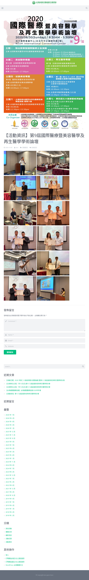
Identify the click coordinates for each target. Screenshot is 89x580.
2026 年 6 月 (10, 418)
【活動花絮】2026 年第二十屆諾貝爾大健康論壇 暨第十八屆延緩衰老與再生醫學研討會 (35, 380)
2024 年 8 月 (10, 465)
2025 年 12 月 (10, 432)
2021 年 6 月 (10, 492)
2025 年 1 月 (10, 458)
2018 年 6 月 (10, 512)
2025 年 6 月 (10, 448)
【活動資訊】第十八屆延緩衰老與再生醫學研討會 (22, 394)
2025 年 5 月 (10, 452)
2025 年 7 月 (10, 445)
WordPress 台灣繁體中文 (14, 565)
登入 (7, 555)
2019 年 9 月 (10, 499)
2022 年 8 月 (10, 485)
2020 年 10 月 (10, 495)
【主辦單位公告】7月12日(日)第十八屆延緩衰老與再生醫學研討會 (28, 384)
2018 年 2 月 (10, 515)
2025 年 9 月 (10, 442)
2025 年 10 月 (10, 438)
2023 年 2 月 (10, 482)
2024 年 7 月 (10, 468)
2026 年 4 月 (10, 422)
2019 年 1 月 (10, 509)
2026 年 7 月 (10, 415)
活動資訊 (25, 147)
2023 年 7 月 (10, 478)
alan (17, 147)
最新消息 (9, 535)
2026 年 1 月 (10, 428)
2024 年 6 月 (10, 472)
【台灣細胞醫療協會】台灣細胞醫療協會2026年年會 (23, 390)
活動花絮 (9, 539)
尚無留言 (34, 147)
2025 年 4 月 (10, 455)
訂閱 (15, 558)
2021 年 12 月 (10, 489)
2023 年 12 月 (10, 475)
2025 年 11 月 (10, 435)
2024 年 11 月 (10, 462)
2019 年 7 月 (10, 502)
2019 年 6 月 (10, 505)
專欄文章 (9, 532)
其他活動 (9, 528)
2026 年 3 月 (10, 425)
